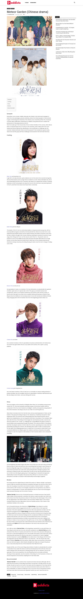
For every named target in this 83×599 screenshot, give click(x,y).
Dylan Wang (10, 226)
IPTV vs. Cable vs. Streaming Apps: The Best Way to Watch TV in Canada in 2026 (65, 36)
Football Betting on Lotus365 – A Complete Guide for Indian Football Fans (65, 28)
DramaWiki (33, 2)
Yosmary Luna (11, 14)
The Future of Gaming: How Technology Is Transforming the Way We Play (65, 32)
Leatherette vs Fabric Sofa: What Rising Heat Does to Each (65, 52)
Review (9, 106)
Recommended (11, 108)
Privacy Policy (41, 590)
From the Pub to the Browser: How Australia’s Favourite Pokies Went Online (65, 20)
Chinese (8, 8)
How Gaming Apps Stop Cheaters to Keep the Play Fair (65, 48)
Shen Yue (9, 176)
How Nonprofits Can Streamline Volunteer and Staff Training (66, 40)
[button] (74, 2)
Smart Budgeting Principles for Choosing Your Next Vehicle (66, 44)
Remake (9, 576)
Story (9, 103)
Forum (27, 2)
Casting (9, 101)
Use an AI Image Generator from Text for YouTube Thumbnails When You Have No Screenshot (64, 57)
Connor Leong (10, 388)
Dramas (12, 8)
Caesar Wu (9, 339)
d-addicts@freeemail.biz (44, 593)
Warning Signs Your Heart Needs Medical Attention (64, 24)
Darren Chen (10, 285)
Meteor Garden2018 (42, 574)
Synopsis (10, 99)
